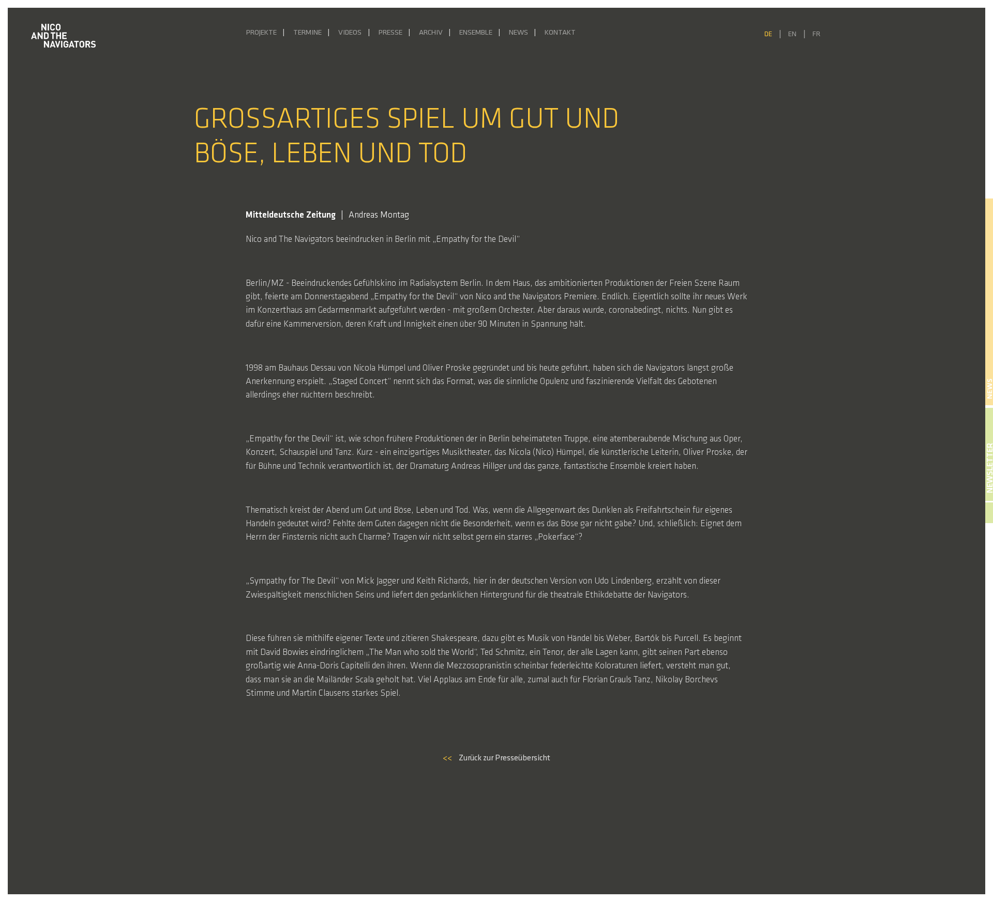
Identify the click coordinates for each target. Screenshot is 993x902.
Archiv (431, 33)
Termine (307, 33)
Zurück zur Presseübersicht (496, 758)
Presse (390, 33)
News (518, 33)
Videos (350, 33)
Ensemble (475, 33)
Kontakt (560, 33)
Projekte (261, 33)
